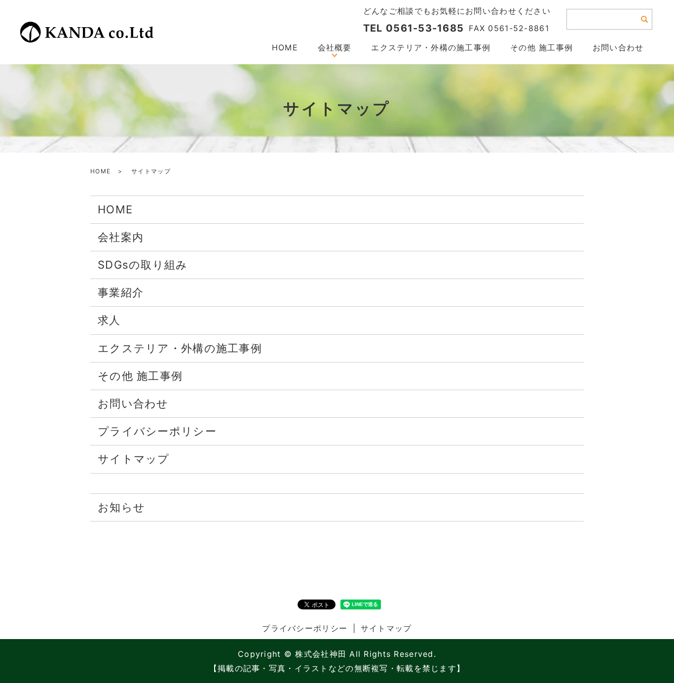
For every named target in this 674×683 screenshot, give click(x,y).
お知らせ (121, 507)
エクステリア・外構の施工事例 (430, 47)
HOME (285, 47)
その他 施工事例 (541, 47)
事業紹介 (121, 292)
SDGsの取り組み (143, 264)
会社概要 (335, 47)
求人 (109, 320)
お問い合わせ (618, 47)
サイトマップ (134, 458)
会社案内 (121, 237)
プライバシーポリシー (157, 431)
